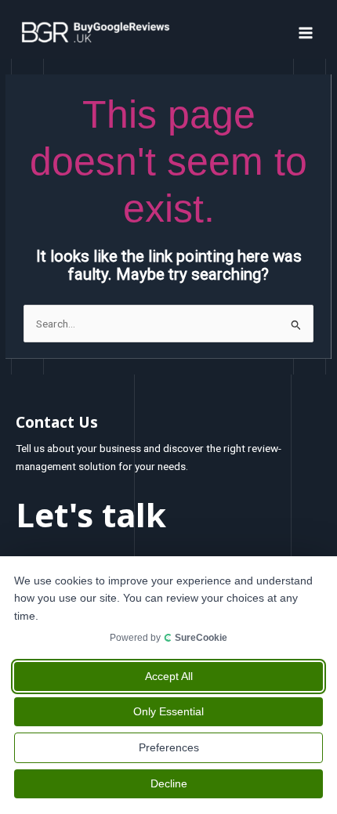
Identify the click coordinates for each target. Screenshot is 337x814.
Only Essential (168, 711)
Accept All (169, 676)
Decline (168, 783)
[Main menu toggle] (306, 32)
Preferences (169, 747)
